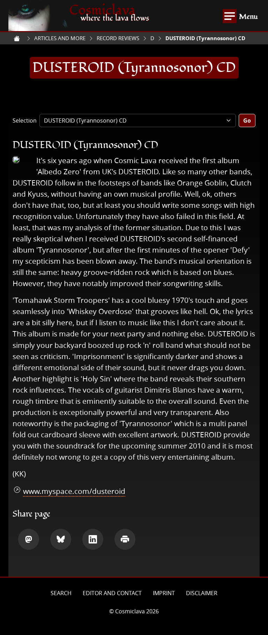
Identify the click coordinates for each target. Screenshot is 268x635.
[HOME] (17, 38)
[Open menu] (230, 16)
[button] (28, 539)
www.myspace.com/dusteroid (74, 491)
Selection (25, 120)
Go (247, 120)
